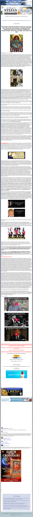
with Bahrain (29, 223)
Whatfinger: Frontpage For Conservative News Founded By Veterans (16, 16)
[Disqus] (16, 415)
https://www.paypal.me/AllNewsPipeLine (16, 359)
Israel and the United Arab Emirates (13, 223)
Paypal (20, 353)
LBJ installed (30, 89)
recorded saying (18, 162)
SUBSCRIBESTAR (19, 361)
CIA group (28, 63)
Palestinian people (19, 224)
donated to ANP (18, 145)
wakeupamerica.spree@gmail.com (25, 513)
